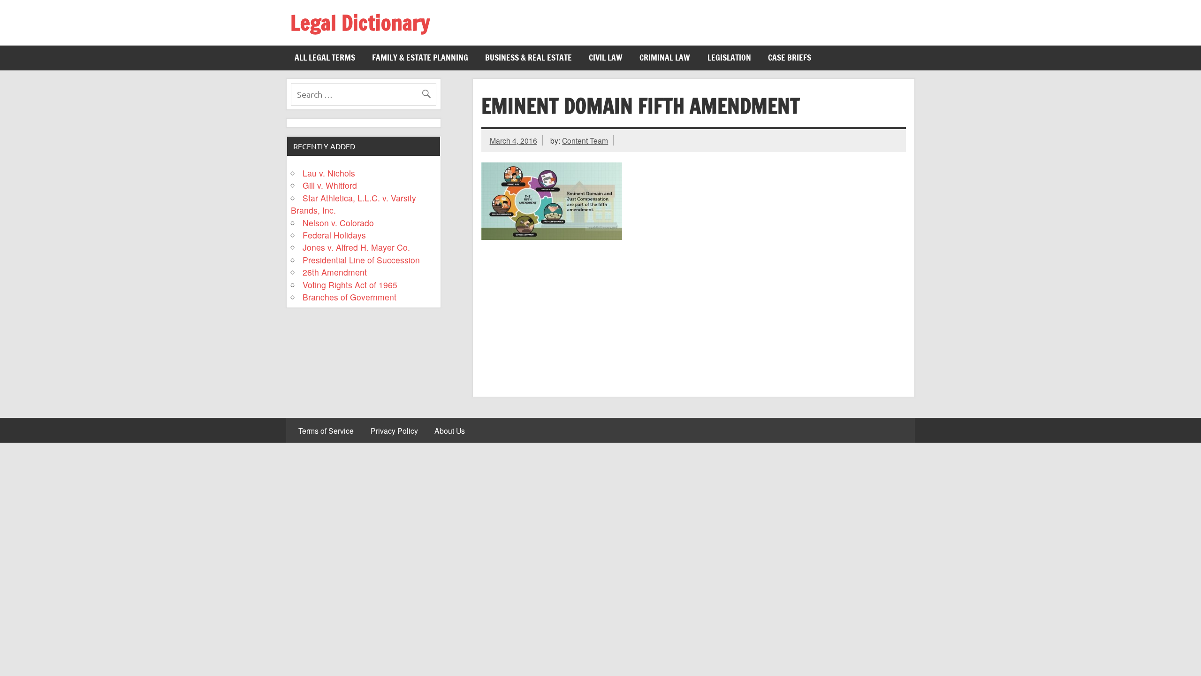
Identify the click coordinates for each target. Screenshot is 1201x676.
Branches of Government (349, 297)
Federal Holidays (334, 235)
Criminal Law (664, 57)
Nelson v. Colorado (338, 223)
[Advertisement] (693, 315)
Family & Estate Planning (420, 57)
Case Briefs (789, 57)
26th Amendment (335, 272)
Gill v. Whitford (330, 185)
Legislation (729, 57)
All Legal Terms (325, 57)
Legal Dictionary (360, 22)
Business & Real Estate (528, 57)
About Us (449, 431)
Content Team (585, 140)
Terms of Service (326, 431)
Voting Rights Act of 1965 (350, 285)
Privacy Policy (394, 431)
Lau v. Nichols (329, 173)
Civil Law (606, 57)
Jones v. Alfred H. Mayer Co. (356, 247)
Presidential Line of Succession (361, 260)
